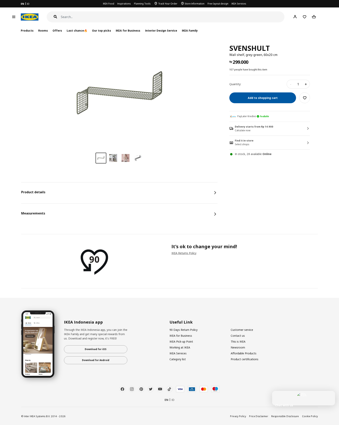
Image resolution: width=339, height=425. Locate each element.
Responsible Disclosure (285, 416)
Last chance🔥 (77, 30)
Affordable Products (243, 353)
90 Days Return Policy (184, 330)
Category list (178, 359)
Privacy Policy (238, 416)
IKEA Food (108, 3)
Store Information (194, 3)
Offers (57, 30)
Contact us (238, 335)
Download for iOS (95, 349)
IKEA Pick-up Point (181, 341)
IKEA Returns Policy (183, 253)
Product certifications (244, 359)
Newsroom (238, 347)
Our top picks (101, 30)
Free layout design (218, 3)
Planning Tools (142, 3)
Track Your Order (167, 3)
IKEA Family (190, 30)
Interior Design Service (161, 30)
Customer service (242, 330)
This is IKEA (238, 341)
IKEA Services (238, 3)
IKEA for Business (128, 30)
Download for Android (95, 360)
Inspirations (124, 3)
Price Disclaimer (258, 416)
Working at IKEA (180, 347)
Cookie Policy (310, 416)
